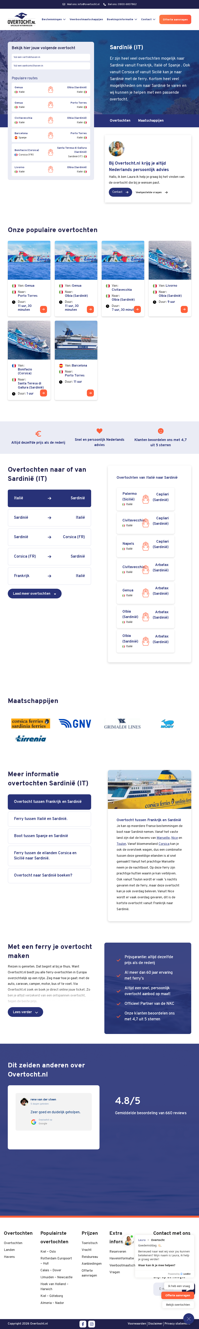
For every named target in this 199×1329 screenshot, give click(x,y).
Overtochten (120, 121)
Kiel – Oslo (48, 1251)
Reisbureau (90, 1257)
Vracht (87, 1250)
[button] (25, 1012)
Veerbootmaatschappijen (86, 19)
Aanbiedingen (92, 1263)
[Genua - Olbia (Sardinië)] (76, 278)
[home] (21, 19)
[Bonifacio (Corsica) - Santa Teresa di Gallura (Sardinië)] (29, 360)
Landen (9, 1250)
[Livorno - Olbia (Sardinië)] (170, 278)
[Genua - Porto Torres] (29, 278)
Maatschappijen (151, 121)
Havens (9, 1257)
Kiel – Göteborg (51, 1296)
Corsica (164, 844)
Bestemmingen (52, 19)
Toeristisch (90, 1243)
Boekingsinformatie (120, 19)
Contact (146, 19)
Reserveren (117, 1251)
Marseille (163, 838)
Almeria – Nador (52, 1303)
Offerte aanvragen (175, 19)
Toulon (121, 844)
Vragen (114, 1272)
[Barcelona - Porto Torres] (76, 360)
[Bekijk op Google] (24, 1102)
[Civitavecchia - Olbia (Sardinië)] (123, 278)
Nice (174, 838)
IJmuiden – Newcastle (56, 1277)
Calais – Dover (50, 1270)
